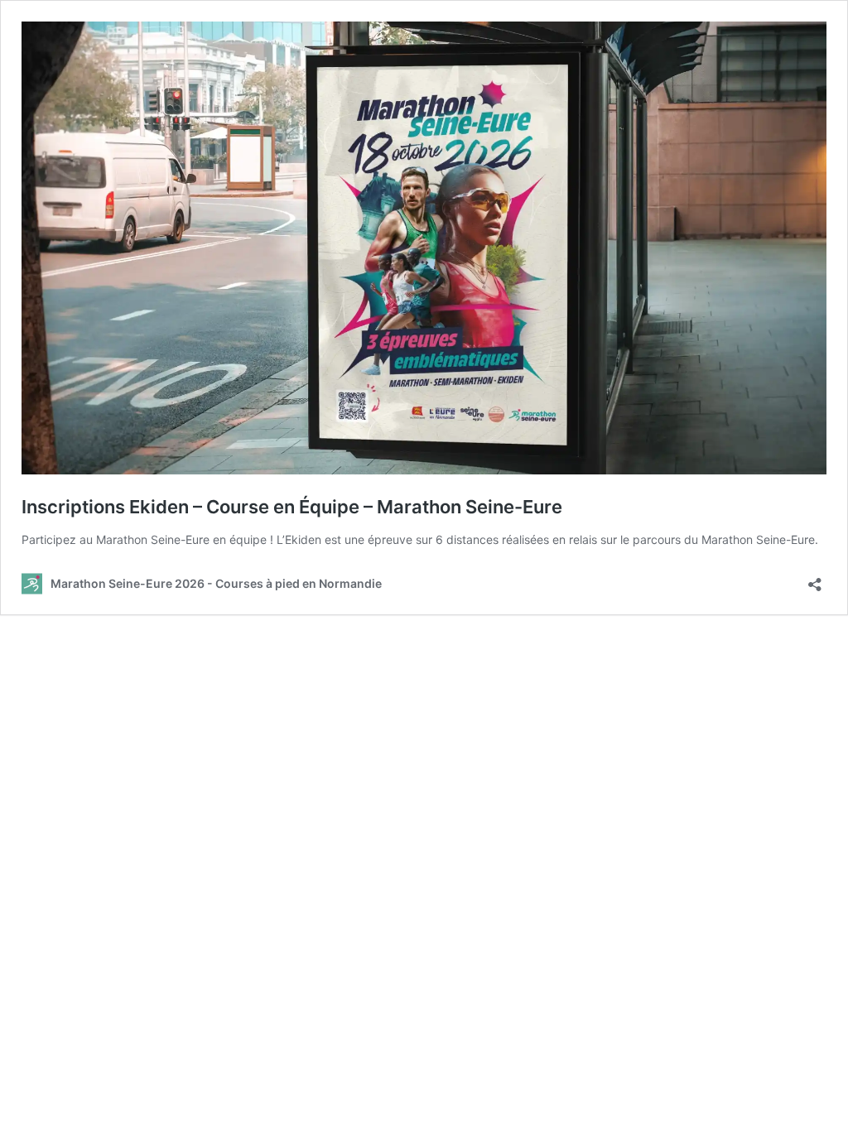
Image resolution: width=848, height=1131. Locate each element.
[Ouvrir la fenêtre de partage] (814, 579)
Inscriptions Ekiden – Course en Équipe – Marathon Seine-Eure (292, 506)
